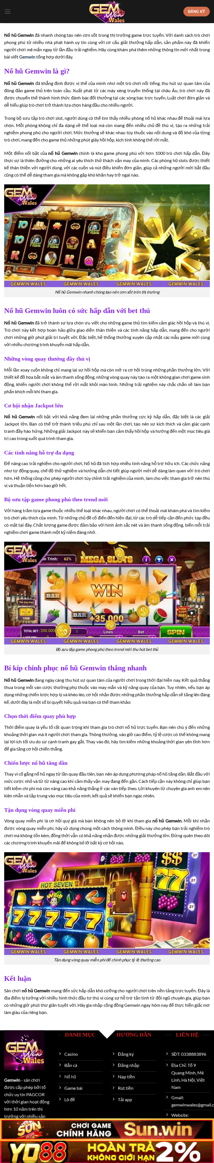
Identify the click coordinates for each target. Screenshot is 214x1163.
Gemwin (27, 56)
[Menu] (7, 12)
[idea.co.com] (107, 11)
